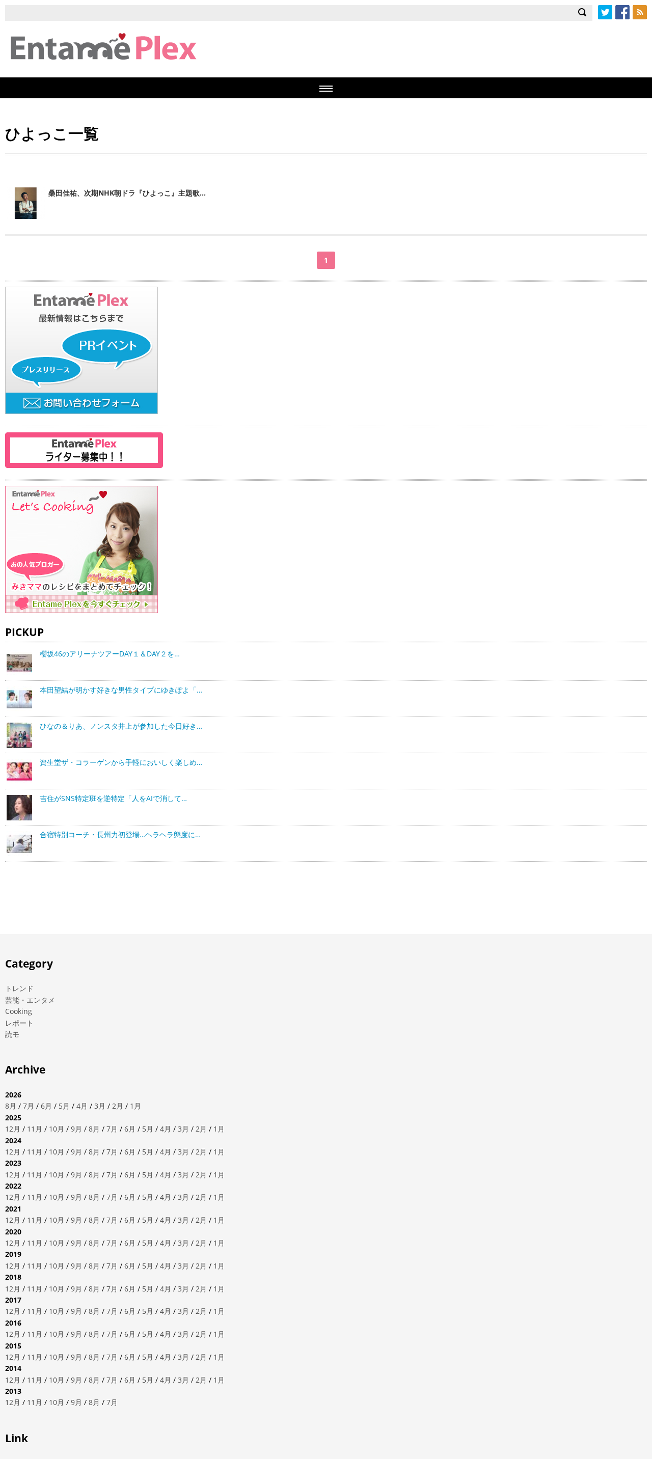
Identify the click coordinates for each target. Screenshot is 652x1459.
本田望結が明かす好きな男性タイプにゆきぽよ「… (121, 690)
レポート (19, 1023)
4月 (82, 1106)
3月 (99, 1106)
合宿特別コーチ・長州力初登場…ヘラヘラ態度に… (120, 834)
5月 (64, 1106)
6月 (46, 1106)
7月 (28, 1106)
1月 (135, 1106)
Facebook (622, 12)
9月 (76, 1129)
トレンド (19, 988)
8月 (10, 1106)
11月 (34, 1129)
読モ (12, 1034)
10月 (56, 1129)
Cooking (18, 1011)
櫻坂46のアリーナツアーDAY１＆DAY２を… (110, 653)
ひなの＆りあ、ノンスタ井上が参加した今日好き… (121, 726)
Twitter (605, 12)
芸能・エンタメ (30, 1000)
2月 (117, 1106)
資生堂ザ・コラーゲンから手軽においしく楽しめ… (121, 762)
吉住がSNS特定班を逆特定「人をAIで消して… (113, 798)
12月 (12, 1129)
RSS (640, 12)
